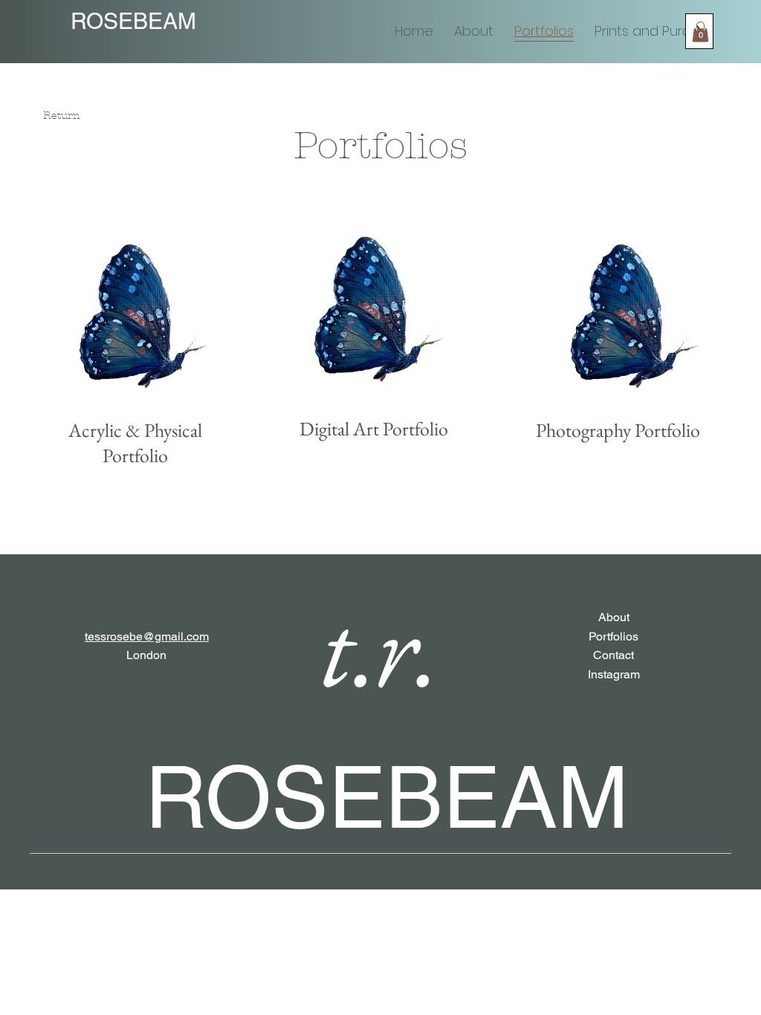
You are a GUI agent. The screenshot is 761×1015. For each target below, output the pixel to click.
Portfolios (613, 636)
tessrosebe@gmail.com (147, 636)
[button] (700, 32)
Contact (613, 655)
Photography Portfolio (618, 430)
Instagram (614, 674)
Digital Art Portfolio (373, 428)
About (613, 617)
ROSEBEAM (133, 21)
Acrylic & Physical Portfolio (135, 442)
